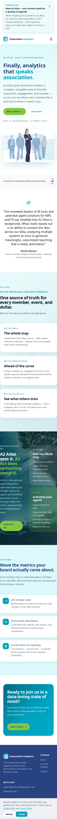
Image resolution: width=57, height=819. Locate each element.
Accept (21, 814)
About (43, 759)
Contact (43, 771)
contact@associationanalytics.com (19, 787)
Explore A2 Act (8, 526)
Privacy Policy (26, 808)
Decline (9, 814)
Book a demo (13, 111)
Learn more (36, 111)
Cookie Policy (9, 808)
